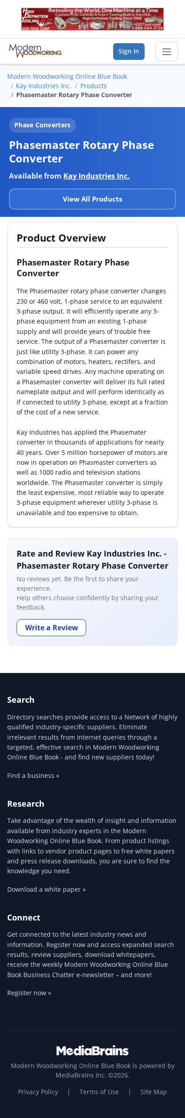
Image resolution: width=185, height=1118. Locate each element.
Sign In (129, 51)
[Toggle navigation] (166, 52)
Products (93, 85)
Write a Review (51, 628)
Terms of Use (99, 1091)
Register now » (29, 992)
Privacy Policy (38, 1091)
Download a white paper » (46, 889)
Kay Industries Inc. (43, 85)
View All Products (92, 198)
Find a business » (33, 775)
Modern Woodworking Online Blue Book (67, 76)
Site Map (154, 1091)
